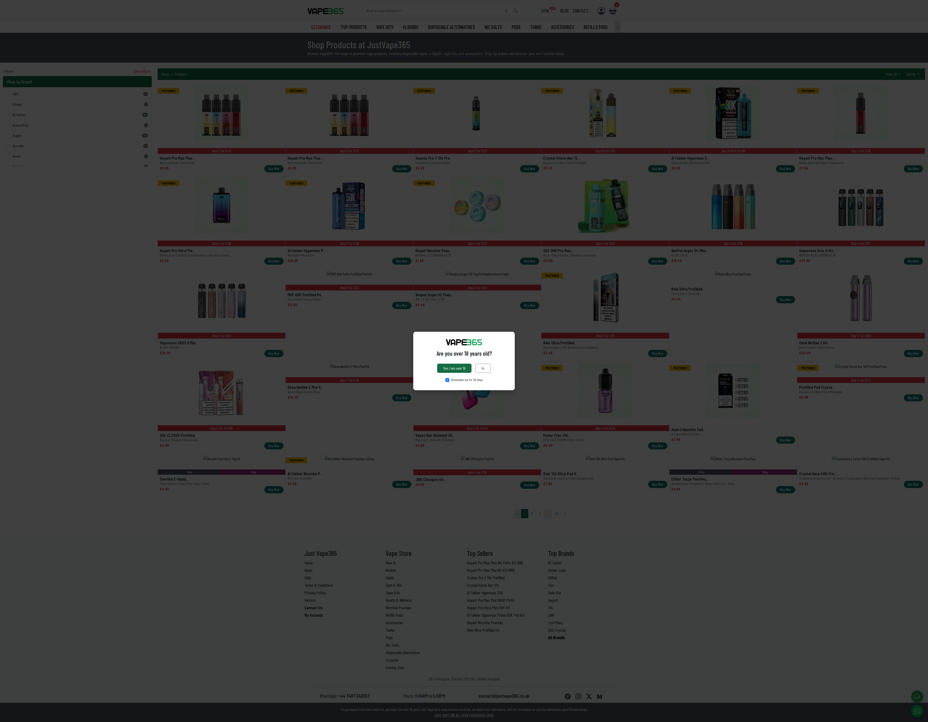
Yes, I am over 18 (454, 368)
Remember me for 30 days (467, 380)
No (483, 368)
